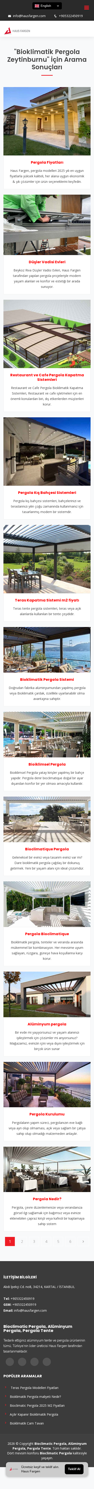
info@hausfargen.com (29, 16)
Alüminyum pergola (47, 1024)
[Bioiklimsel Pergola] (47, 734)
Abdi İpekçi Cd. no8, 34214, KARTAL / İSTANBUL (39, 1287)
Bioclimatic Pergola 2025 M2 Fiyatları (36, 1405)
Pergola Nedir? (47, 1199)
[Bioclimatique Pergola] (47, 818)
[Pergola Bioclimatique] (47, 903)
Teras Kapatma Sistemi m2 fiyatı (47, 600)
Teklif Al (74, 1469)
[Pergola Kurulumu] (47, 1084)
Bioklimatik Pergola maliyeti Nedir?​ (34, 1396)
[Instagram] (13, 11)
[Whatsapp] (25, 11)
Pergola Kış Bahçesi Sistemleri (47, 492)
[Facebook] (7, 11)
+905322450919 (71, 16)
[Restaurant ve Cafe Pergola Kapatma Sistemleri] (47, 333)
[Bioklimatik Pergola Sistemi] (47, 649)
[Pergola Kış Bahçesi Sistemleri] (47, 451)
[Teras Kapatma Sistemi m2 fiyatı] (47, 558)
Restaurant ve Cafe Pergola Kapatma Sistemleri (47, 377)
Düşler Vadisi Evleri (47, 262)
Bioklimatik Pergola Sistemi (47, 679)
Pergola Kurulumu (47, 1114)
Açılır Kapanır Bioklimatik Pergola (33, 1414)
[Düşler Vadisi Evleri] (47, 224)
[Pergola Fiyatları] (47, 120)
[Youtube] (19, 11)
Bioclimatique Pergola (47, 849)
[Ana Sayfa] (16, 30)
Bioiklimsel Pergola (47, 764)
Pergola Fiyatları (47, 162)
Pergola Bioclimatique (47, 934)
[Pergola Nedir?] (47, 1169)
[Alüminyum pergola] (47, 993)
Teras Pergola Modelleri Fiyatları (33, 1387)
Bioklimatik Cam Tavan (26, 1423)
